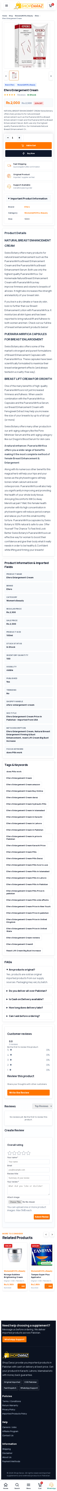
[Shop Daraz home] (29, 5)
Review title (12, 1173)
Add (22, 1286)
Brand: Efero (9, 85)
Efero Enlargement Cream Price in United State (26, 929)
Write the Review (19, 1092)
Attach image (13, 1197)
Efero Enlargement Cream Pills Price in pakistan (25, 892)
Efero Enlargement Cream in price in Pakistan (24, 837)
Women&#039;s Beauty (24, 16)
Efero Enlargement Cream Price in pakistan (27, 913)
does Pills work (13, 771)
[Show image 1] (14, 75)
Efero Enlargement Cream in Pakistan (24, 829)
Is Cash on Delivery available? (26, 999)
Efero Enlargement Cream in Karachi (24, 817)
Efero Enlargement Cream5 (19, 944)
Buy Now (31, 153)
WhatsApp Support (14, 1339)
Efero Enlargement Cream (19, 778)
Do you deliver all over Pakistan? (28, 990)
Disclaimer (7, 1453)
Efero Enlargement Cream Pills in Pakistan (27, 884)
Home (4, 16)
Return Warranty (10, 1405)
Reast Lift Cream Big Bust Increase (23, 950)
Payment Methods (11, 1461)
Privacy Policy (8, 1409)
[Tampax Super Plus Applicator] (42, 1255)
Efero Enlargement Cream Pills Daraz (24, 858)
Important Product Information (29, 198)
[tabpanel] (28, 1125)
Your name (12, 1157)
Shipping (6, 1449)
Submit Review (42, 1217)
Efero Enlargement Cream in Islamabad (25, 810)
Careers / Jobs (9, 1427)
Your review (13, 1181)
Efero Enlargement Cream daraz (22, 797)
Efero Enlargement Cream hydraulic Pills (26, 804)
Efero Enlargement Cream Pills (21, 852)
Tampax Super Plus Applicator (40, 1275)
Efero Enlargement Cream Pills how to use (27, 865)
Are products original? (22, 969)
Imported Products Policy (14, 1413)
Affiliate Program (10, 1431)
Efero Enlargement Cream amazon (23, 784)
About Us (6, 1457)
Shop (11, 16)
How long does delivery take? (26, 1007)
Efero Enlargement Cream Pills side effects (27, 900)
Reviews (21, 94)
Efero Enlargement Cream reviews (23, 937)
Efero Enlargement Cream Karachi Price (25, 845)
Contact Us (7, 1435)
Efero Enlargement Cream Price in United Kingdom (26, 920)
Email (9, 1165)
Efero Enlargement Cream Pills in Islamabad (27, 871)
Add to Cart (31, 145)
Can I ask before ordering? (24, 1016)
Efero (37, 16)
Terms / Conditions (11, 1401)
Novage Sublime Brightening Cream (13, 1275)
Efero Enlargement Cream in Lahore (24, 823)
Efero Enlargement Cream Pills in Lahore (26, 878)
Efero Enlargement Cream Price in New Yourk (28, 906)
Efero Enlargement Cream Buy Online (24, 791)
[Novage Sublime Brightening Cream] (14, 1255)
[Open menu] (7, 6)
